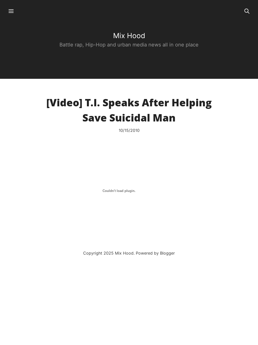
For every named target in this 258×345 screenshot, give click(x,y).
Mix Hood (129, 35)
